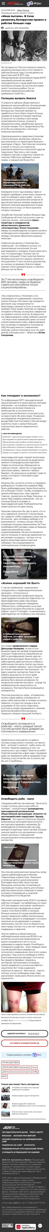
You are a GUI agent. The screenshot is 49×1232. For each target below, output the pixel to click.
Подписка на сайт (12, 1145)
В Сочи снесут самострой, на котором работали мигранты (27, 1113)
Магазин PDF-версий (24, 1136)
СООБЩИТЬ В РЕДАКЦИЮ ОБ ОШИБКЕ (21, 1152)
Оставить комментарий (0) (24, 1043)
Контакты (29, 1145)
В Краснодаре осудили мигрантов (25, 1096)
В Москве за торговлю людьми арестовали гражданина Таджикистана (22, 779)
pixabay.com (6, 63)
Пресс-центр (36, 1132)
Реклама (6, 1136)
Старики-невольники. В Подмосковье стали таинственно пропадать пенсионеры (19, 561)
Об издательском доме (15, 1132)
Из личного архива (21, 1020)
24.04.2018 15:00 (8, 10)
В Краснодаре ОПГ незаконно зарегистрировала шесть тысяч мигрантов (28, 1105)
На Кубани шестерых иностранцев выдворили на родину (25, 1089)
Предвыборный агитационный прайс (23, 1149)
